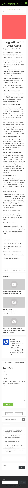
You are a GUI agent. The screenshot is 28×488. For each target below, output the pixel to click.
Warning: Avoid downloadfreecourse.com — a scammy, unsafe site (12, 441)
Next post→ (19, 413)
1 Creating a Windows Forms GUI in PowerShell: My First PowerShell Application (13, 431)
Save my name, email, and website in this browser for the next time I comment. (14, 383)
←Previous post (9, 413)
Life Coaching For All (12, 4)
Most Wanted (22, 270)
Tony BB (6, 270)
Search (5, 465)
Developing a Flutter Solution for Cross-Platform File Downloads (13, 436)
